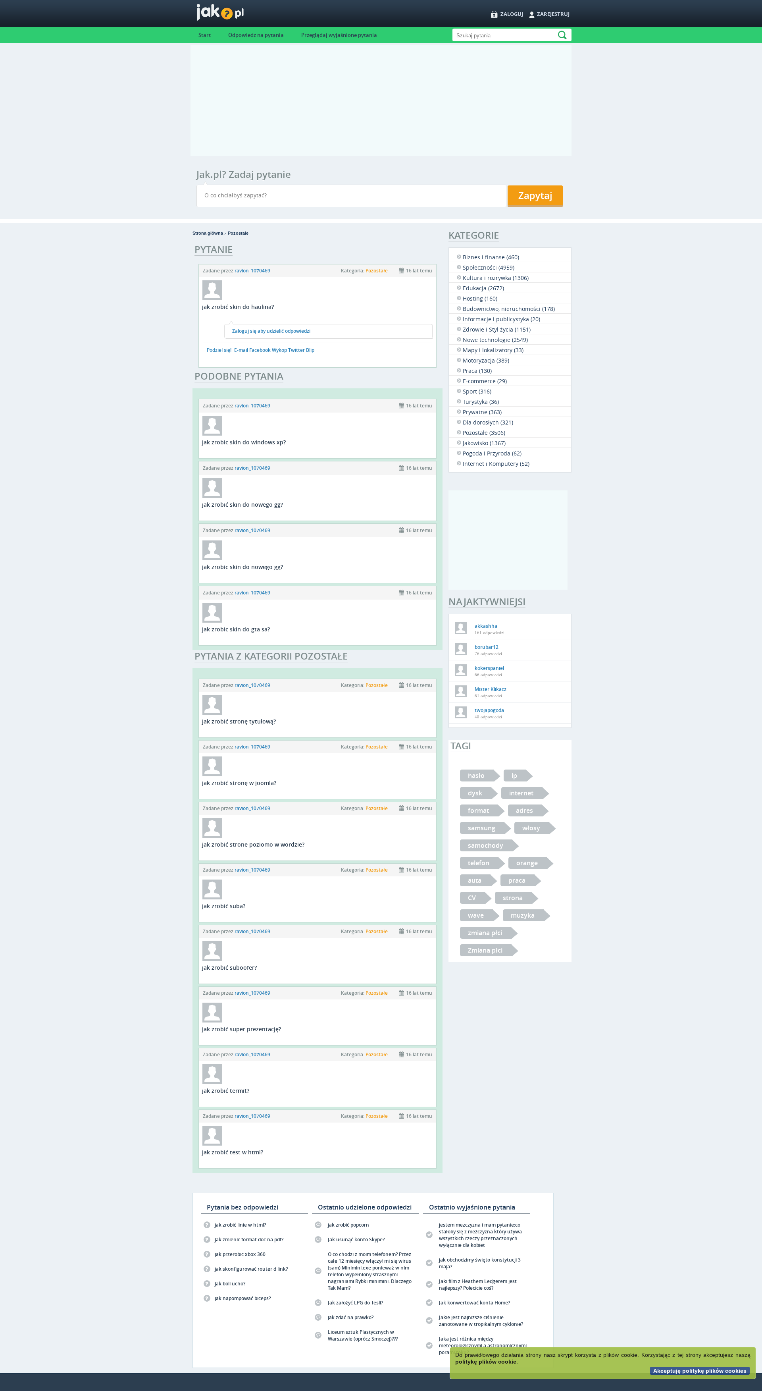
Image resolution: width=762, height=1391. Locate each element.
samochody (485, 845)
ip (514, 775)
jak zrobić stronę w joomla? (239, 783)
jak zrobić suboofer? (229, 967)
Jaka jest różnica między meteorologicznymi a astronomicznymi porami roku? (483, 1345)
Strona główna (207, 233)
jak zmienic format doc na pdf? (249, 1239)
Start (204, 35)
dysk (475, 793)
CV (472, 897)
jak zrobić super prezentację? (241, 1029)
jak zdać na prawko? (350, 1317)
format (478, 810)
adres (524, 810)
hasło (476, 775)
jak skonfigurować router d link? (251, 1269)
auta (474, 880)
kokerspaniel (489, 668)
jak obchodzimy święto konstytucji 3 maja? (480, 1263)
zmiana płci (485, 932)
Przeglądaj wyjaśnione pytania (339, 35)
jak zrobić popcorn (348, 1224)
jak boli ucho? (230, 1283)
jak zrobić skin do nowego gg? (242, 504)
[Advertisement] (381, 100)
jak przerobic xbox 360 (240, 1254)
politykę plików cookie (485, 1361)
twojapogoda (489, 710)
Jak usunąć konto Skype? (356, 1239)
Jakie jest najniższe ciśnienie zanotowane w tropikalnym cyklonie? (481, 1320)
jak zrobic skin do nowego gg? (242, 567)
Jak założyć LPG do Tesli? (355, 1302)
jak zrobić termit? (225, 1090)
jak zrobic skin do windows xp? (244, 442)
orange (527, 863)
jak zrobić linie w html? (240, 1224)
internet (521, 793)
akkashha (486, 626)
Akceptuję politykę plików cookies (700, 1371)
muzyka (523, 915)
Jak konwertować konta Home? (474, 1302)
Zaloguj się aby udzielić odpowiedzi (271, 331)
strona (513, 897)
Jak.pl (235, 15)
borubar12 (486, 647)
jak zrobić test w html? (232, 1152)
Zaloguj (511, 13)
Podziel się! (219, 350)
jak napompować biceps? (243, 1298)
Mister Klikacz (490, 689)
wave (476, 915)
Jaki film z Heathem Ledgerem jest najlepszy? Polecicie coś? (478, 1284)
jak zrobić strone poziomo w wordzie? (253, 844)
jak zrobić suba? (223, 906)
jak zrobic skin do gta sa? (236, 629)
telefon (478, 863)
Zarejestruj (553, 13)
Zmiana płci (485, 950)
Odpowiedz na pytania (256, 35)
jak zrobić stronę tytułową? (239, 721)
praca (516, 880)
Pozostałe (238, 233)
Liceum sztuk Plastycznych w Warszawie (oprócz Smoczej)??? (363, 1335)
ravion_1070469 (252, 270)
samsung (481, 828)
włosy (531, 828)
